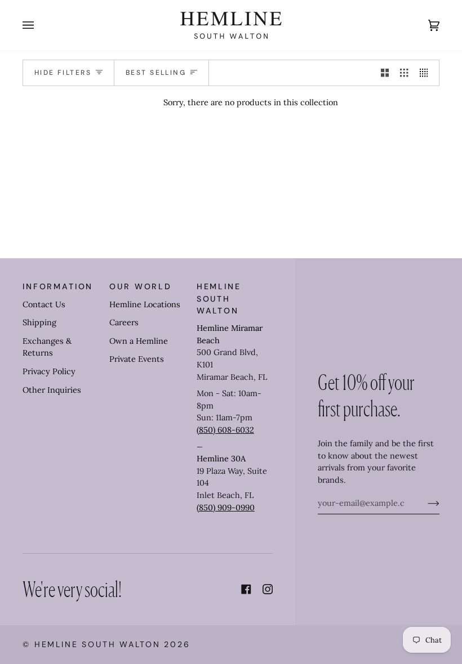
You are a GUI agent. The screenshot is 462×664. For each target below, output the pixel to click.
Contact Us (44, 304)
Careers (124, 322)
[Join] (424, 503)
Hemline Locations (144, 304)
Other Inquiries (52, 390)
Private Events (136, 359)
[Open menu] (39, 25)
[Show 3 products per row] (404, 73)
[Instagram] (268, 589)
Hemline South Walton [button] (219, 298)
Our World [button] (140, 286)
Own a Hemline (138, 341)
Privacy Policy (49, 371)
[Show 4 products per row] (426, 73)
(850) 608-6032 (225, 430)
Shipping (39, 322)
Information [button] (58, 286)
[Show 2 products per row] (384, 73)
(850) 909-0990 (226, 508)
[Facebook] (246, 589)
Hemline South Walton (97, 644)
